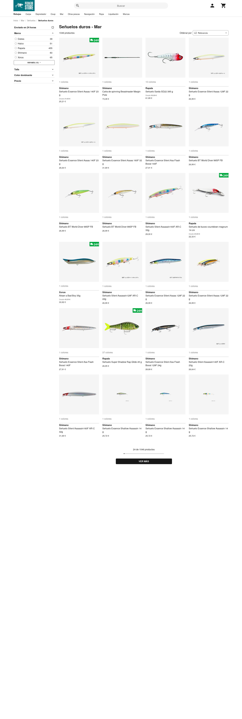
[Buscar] (78, 6)
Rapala (149, 88)
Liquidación (113, 14)
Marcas (126, 14)
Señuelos (31, 20)
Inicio (15, 20)
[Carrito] (223, 5)
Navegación (89, 14)
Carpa (28, 14)
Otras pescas (74, 14)
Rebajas (17, 14)
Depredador (41, 14)
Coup (53, 14)
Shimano (64, 88)
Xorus (62, 292)
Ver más (144, 461)
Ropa (101, 14)
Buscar (121, 5)
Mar (61, 14)
